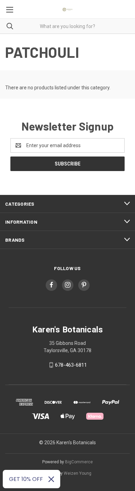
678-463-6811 (71, 365)
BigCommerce (79, 461)
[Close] (51, 479)
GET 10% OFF (26, 479)
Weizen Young (77, 473)
